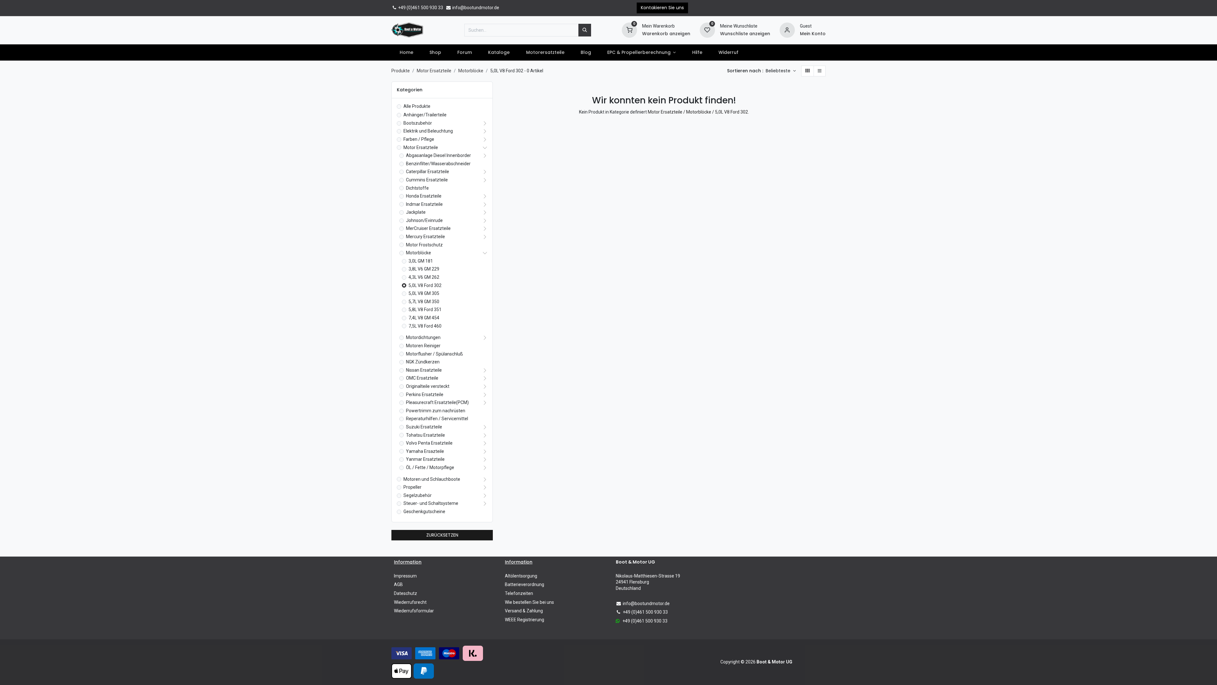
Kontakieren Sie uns (662, 7)
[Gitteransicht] (807, 71)
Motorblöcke (470, 70)
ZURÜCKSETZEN (442, 535)
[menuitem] (406, 52)
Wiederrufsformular (414, 610)
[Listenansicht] (820, 71)
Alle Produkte (416, 106)
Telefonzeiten (519, 593)
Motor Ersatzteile (434, 70)
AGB (398, 584)
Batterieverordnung (524, 584)
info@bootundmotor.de (475, 7)
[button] (780, 71)
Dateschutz (405, 593)
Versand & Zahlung (524, 610)
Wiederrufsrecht (410, 602)
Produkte (400, 70)
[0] (629, 29)
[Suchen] (584, 30)
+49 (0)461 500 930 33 (420, 7)
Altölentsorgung (521, 575)
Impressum (405, 575)
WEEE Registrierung (524, 619)
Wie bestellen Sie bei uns (529, 602)
